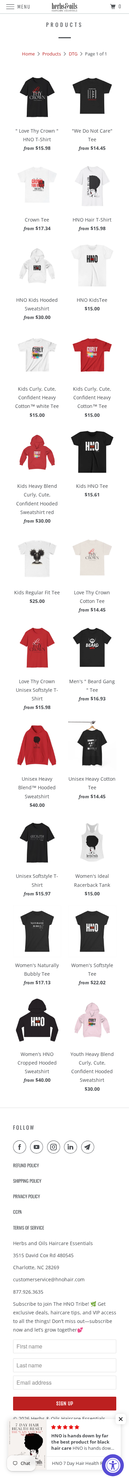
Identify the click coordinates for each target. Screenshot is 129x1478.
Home (28, 54)
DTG (73, 54)
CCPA (17, 1211)
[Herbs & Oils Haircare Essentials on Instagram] (55, 1146)
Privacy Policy (26, 1196)
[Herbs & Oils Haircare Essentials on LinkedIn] (72, 1146)
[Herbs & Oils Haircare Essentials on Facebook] (21, 1146)
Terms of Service (28, 1227)
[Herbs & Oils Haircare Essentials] (64, 6)
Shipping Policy (27, 1180)
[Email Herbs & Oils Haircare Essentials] (89, 1146)
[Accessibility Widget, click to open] (113, 1465)
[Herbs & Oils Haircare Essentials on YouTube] (38, 1146)
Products (51, 54)
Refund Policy (26, 1165)
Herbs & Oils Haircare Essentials (68, 1418)
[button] (121, 1419)
